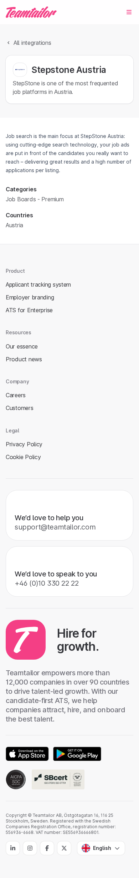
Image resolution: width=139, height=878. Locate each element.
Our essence (22, 346)
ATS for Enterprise (29, 310)
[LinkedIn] (13, 848)
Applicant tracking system (38, 284)
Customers (20, 407)
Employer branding (30, 297)
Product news (24, 359)
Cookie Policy (23, 457)
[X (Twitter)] (64, 848)
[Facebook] (47, 848)
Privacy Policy (24, 444)
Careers (16, 395)
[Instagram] (30, 848)
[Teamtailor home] (31, 12)
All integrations (32, 42)
